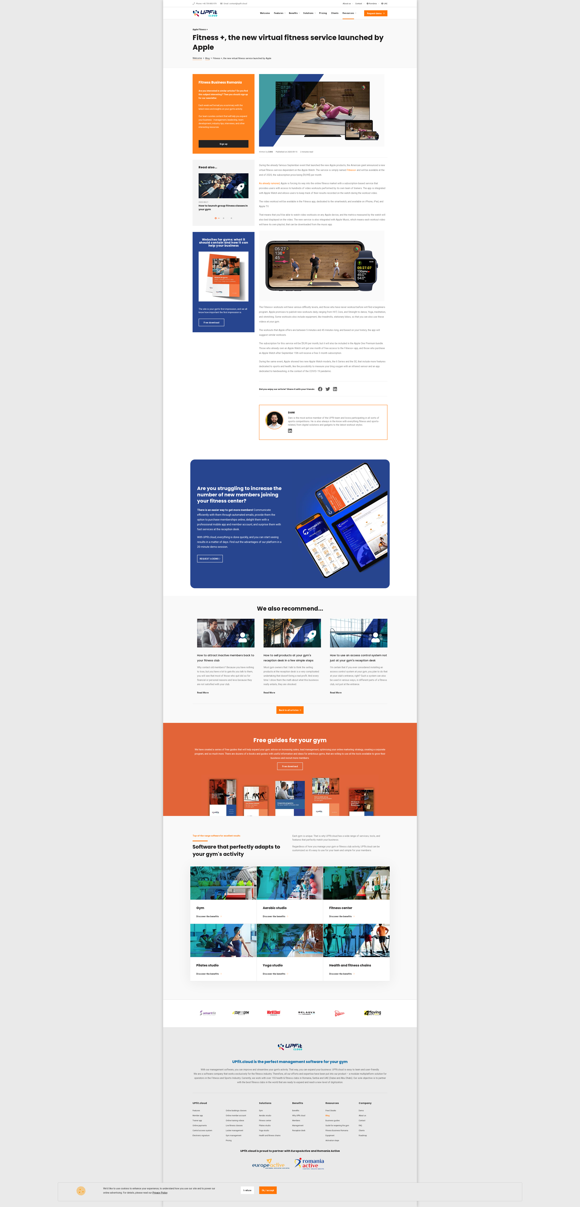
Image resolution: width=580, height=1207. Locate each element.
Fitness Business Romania (336, 1130)
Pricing (323, 13)
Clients (335, 13)
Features (196, 1111)
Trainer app (197, 1121)
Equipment (329, 1135)
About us (347, 3)
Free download (211, 322)
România (373, 3)
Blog (207, 58)
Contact (358, 3)
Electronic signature (201, 1135)
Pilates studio (265, 1125)
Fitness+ (351, 170)
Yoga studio (264, 1130)
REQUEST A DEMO (209, 559)
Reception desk (298, 1130)
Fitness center (265, 1121)
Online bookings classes (236, 1111)
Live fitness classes (234, 1125)
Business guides (332, 1121)
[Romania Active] (309, 1166)
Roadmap (363, 1135)
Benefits (295, 1111)
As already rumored (269, 183)
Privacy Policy (159, 1192)
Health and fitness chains (269, 1135)
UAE (385, 3)
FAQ (360, 1125)
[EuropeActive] (271, 1166)
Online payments (200, 1125)
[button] (216, 218)
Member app (198, 1116)
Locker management (234, 1130)
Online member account (236, 1116)
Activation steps (332, 1140)
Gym (261, 1111)
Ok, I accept (268, 1190)
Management (297, 1125)
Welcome (265, 13)
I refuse (247, 1190)
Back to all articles (289, 710)
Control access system (202, 1130)
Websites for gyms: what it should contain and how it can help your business (223, 242)
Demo (361, 1111)
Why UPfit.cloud (298, 1116)
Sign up (223, 144)
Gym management (233, 1135)
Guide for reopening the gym (337, 1125)
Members (296, 1121)
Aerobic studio (265, 1116)
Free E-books (330, 1111)
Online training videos (235, 1121)
